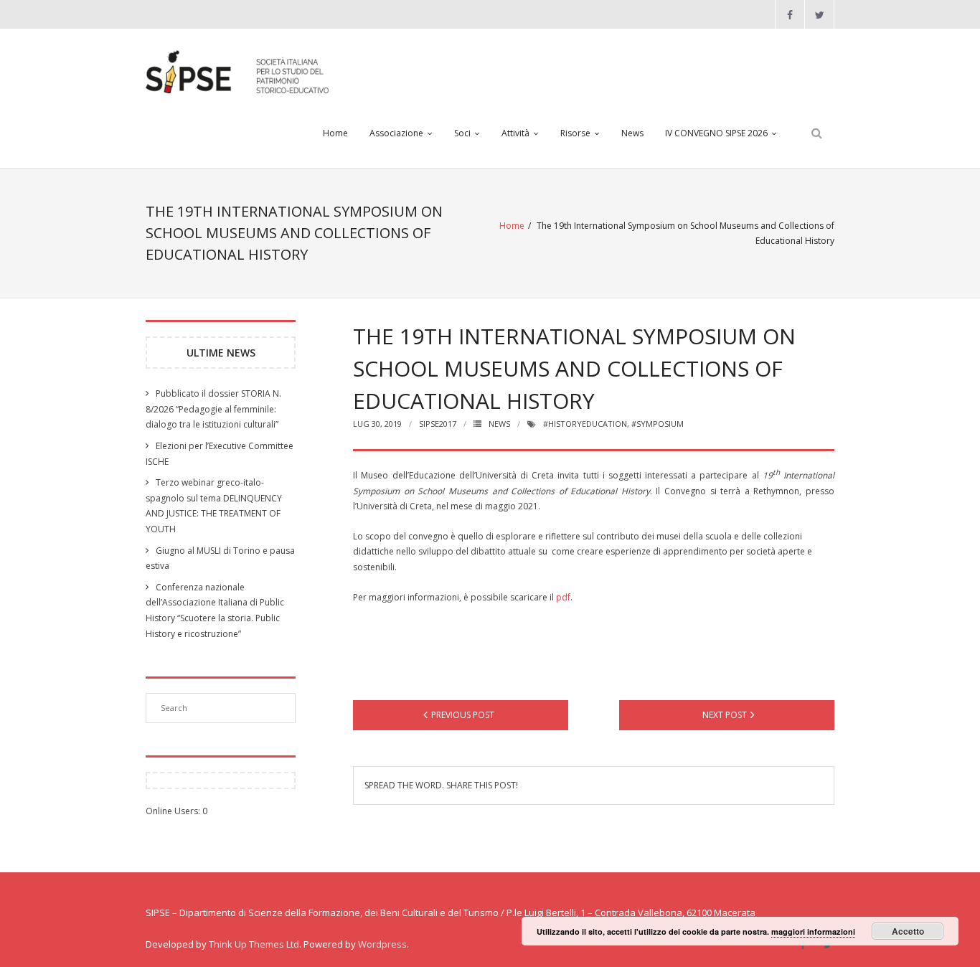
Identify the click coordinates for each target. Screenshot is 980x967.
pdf (563, 597)
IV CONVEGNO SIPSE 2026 (716, 133)
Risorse (575, 133)
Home (335, 133)
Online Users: (174, 811)
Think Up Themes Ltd (254, 944)
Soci (462, 133)
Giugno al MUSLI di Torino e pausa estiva (220, 558)
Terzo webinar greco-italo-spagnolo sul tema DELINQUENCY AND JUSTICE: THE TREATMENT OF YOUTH (214, 505)
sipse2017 (437, 423)
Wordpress (382, 944)
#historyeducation (585, 423)
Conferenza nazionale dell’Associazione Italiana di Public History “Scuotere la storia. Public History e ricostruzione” (215, 610)
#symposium (657, 423)
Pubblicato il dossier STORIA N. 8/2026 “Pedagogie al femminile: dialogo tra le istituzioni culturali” (213, 408)
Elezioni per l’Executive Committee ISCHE (219, 454)
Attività (515, 133)
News (632, 133)
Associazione (396, 133)
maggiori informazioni (813, 931)
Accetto (908, 931)
